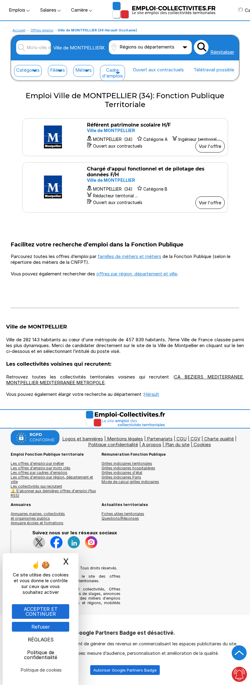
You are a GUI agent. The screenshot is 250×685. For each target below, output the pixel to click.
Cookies (202, 444)
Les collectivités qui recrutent (36, 486)
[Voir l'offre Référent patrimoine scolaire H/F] (125, 137)
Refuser (40, 627)
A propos (151, 444)
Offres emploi (41, 30)
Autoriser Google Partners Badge (125, 670)
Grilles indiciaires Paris (121, 477)
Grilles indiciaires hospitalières (128, 468)
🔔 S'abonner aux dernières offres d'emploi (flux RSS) (53, 493)
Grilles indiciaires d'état (122, 472)
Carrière (80, 10)
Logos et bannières (82, 439)
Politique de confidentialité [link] (40, 654)
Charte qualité (219, 439)
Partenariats (160, 439)
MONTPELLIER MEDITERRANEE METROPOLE (55, 383)
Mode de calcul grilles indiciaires (130, 481)
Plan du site (177, 444)
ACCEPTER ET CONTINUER (41, 611)
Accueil (18, 30)
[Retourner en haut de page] (239, 653)
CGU (182, 439)
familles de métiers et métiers (129, 256)
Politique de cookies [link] (41, 669)
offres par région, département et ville (136, 274)
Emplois (18, 10)
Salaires (49, 10)
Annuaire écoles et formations (37, 523)
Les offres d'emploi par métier (37, 463)
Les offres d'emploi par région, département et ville (52, 479)
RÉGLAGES (41, 640)
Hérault (151, 394)
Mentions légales (125, 439)
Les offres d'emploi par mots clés (40, 468)
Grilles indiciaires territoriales (127, 463)
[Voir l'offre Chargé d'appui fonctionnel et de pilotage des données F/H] (125, 187)
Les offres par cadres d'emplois (39, 472)
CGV (195, 439)
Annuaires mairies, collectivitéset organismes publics (38, 516)
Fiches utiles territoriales (123, 513)
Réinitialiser (222, 52)
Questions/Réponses (120, 518)
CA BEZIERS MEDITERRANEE (208, 377)
